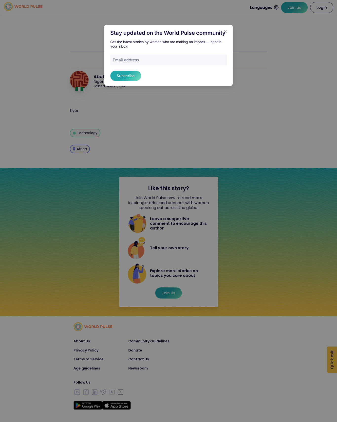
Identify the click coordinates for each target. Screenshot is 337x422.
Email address (126, 59)
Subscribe (126, 75)
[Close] (226, 31)
